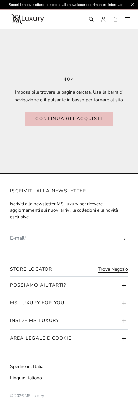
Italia (38, 366)
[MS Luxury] (27, 19)
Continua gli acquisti (68, 119)
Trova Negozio (113, 269)
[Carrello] (115, 19)
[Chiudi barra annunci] (132, 5)
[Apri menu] (127, 19)
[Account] (103, 19)
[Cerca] (91, 19)
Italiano (34, 378)
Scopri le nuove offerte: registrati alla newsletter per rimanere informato (66, 5)
